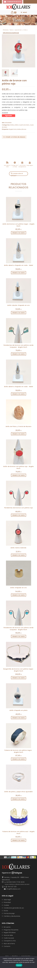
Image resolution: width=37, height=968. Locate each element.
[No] (35, 962)
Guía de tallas (8, 935)
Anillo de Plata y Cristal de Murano (18, 426)
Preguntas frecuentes (11, 930)
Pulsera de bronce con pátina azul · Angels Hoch (19, 832)
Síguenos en (6, 873)
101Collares (5, 30)
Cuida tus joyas (9, 938)
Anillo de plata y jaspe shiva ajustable (18, 792)
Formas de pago (9, 913)
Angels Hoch (13, 129)
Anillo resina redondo (18, 548)
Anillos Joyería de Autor (22, 125)
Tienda (11, 30)
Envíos (6, 911)
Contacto (7, 946)
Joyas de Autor (18, 30)
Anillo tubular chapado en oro (18, 305)
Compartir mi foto (14, 1)
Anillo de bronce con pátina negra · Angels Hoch (18, 225)
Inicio (7, 956)
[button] (14, 137)
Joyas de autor (25, 956)
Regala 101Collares (10, 932)
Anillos (24, 30)
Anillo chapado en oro (18, 588)
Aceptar (19, 965)
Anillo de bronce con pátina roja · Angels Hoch (18, 467)
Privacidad (7, 902)
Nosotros (15, 956)
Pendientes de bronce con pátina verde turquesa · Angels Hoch (18, 346)
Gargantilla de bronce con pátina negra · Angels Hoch (18, 670)
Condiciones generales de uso (14, 908)
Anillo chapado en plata (18, 710)
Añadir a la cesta (18, 233)
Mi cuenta (7, 927)
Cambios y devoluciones (12, 916)
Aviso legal (7, 900)
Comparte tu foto (10, 941)
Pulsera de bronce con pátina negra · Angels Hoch (18, 751)
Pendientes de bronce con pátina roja (18, 508)
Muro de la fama (9, 944)
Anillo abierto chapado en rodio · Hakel (18, 265)
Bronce (24, 129)
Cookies (6, 905)
